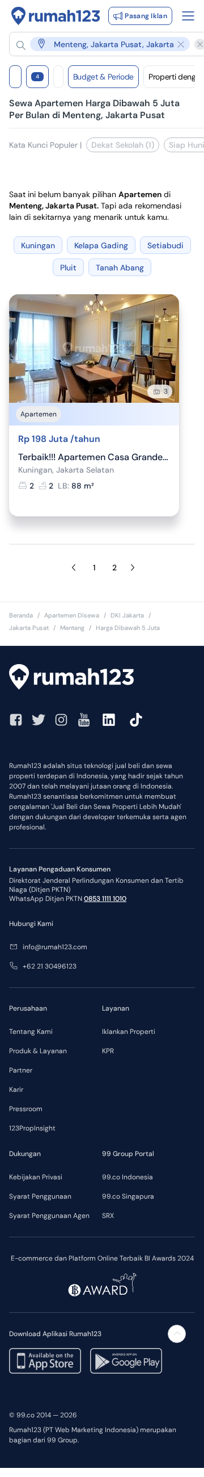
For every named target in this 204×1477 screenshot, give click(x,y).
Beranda (21, 615)
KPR (108, 1050)
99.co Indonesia (127, 1177)
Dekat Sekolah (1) (122, 145)
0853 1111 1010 (105, 898)
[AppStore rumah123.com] (45, 1361)
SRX (108, 1215)
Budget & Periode (103, 77)
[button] (103, 44)
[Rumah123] (55, 16)
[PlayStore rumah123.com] (126, 1361)
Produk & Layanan (38, 1050)
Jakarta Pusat (29, 628)
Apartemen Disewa (71, 615)
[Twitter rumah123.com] (38, 720)
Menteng (72, 628)
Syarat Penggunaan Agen (49, 1215)
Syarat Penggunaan (40, 1196)
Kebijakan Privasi (35, 1177)
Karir (16, 1089)
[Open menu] (188, 16)
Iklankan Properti (128, 1031)
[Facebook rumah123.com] (16, 720)
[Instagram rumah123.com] (61, 720)
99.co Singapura (128, 1196)
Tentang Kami (31, 1031)
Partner (20, 1070)
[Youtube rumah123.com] (84, 720)
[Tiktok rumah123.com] (136, 720)
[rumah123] (102, 678)
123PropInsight (32, 1128)
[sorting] (58, 76)
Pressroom (25, 1108)
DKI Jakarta (127, 615)
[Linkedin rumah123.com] (109, 720)
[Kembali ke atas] (177, 1334)
